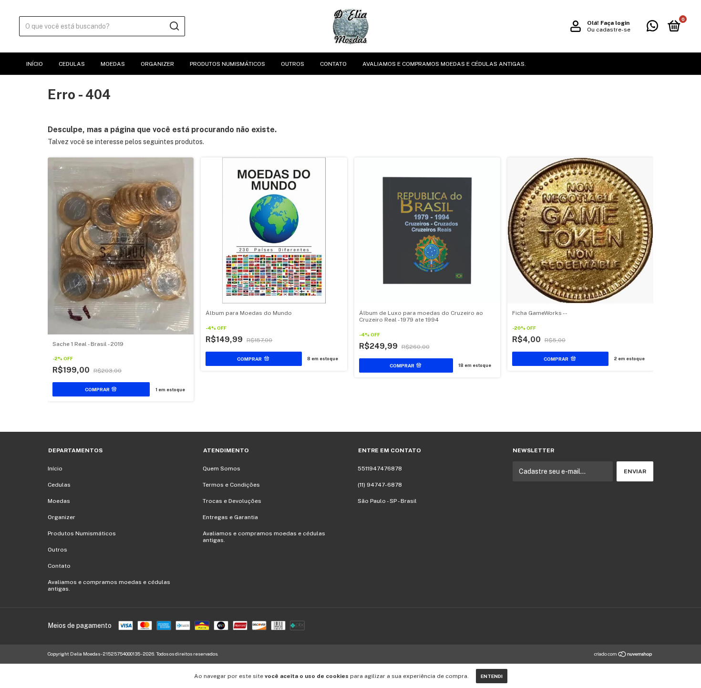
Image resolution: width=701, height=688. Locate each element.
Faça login (614, 23)
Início (34, 64)
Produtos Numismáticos (227, 64)
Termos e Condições (231, 484)
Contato (333, 64)
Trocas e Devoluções (232, 501)
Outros (292, 64)
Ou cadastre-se (608, 29)
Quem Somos (221, 468)
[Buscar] (174, 26)
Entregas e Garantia (230, 517)
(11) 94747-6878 (380, 484)
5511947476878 (380, 468)
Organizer (157, 64)
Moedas (113, 64)
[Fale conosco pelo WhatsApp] (652, 28)
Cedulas (72, 64)
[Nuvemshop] (623, 655)
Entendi (492, 676)
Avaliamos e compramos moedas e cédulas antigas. (444, 64)
